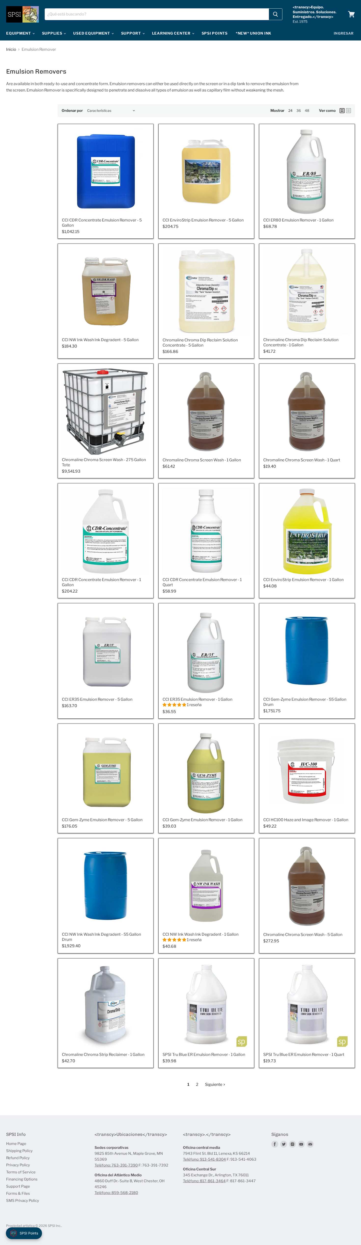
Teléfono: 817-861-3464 (204, 1181)
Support (131, 33)
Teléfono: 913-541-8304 (204, 1159)
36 (298, 110)
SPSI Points (215, 33)
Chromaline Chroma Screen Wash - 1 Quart (301, 460)
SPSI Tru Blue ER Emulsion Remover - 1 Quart (303, 1054)
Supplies (52, 33)
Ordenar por (72, 111)
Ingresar (344, 33)
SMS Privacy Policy (22, 1200)
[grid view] (342, 110)
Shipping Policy (19, 1151)
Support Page (18, 1186)
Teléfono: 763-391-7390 (116, 1165)
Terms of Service (21, 1172)
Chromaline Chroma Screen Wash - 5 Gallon (302, 934)
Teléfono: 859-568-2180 (116, 1193)
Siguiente (214, 1084)
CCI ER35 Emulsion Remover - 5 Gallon (97, 699)
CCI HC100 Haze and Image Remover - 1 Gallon (305, 819)
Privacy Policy (18, 1165)
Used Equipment (92, 33)
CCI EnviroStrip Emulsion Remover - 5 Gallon (203, 220)
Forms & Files (18, 1193)
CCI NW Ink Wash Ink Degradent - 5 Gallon (100, 339)
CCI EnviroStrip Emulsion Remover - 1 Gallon (303, 579)
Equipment (19, 33)
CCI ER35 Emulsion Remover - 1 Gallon (197, 699)
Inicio (11, 49)
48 (307, 110)
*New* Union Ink (253, 33)
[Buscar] (275, 14)
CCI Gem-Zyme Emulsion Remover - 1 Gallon (202, 819)
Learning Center (172, 33)
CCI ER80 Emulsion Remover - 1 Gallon (298, 220)
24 (290, 110)
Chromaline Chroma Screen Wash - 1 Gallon (202, 460)
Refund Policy (18, 1158)
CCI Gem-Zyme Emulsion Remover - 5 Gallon (102, 819)
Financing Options (22, 1179)
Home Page (16, 1143)
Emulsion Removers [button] (36, 71)
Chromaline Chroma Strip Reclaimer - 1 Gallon (103, 1054)
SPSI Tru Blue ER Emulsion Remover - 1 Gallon (204, 1054)
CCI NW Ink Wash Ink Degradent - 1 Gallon (200, 934)
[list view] (348, 110)
